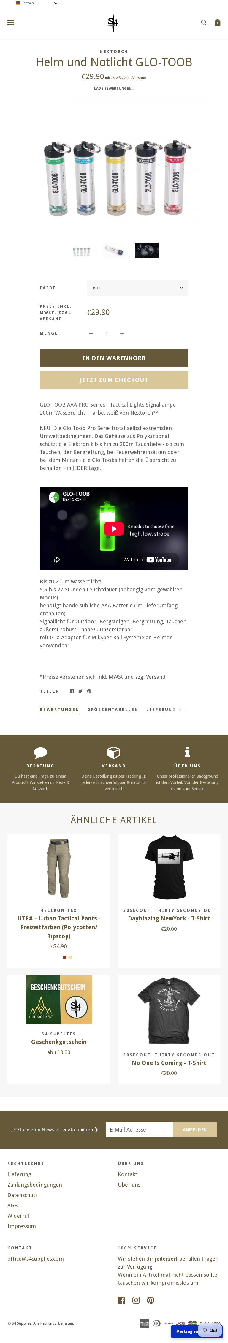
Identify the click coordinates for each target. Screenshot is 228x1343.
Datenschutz (22, 1195)
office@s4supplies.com (35, 1259)
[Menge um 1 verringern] (91, 333)
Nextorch (114, 51)
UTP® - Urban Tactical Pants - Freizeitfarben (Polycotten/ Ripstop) (59, 927)
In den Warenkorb (114, 358)
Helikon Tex (58, 910)
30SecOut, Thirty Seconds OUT (169, 910)
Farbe (48, 287)
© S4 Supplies (19, 1323)
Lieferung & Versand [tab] (177, 709)
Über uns (129, 1185)
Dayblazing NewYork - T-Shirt (169, 918)
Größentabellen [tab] (113, 709)
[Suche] (204, 22)
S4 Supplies (59, 1033)
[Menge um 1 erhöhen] (122, 333)
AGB (12, 1205)
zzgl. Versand (135, 78)
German (27, 3)
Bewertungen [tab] (60, 709)
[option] (114, 163)
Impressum (21, 1226)
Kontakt (127, 1174)
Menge (49, 333)
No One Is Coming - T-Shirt (169, 1063)
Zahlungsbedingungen (34, 1185)
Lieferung (19, 1174)
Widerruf (18, 1216)
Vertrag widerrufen (197, 1331)
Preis (57, 312)
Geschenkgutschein (58, 1042)
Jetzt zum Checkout (114, 380)
